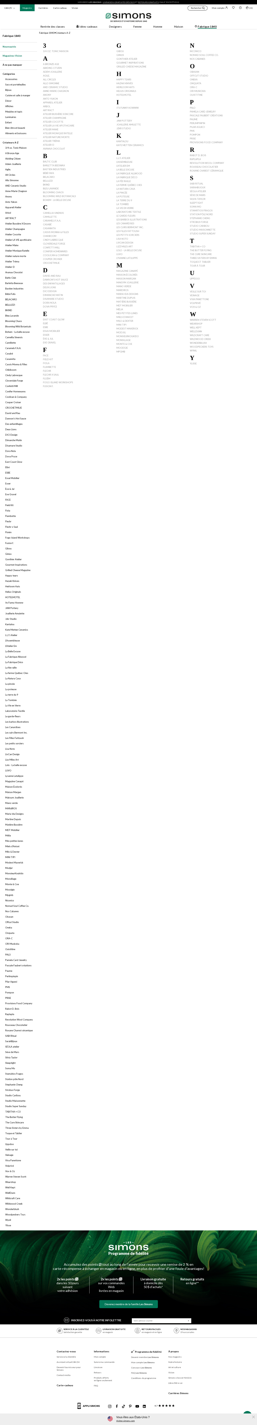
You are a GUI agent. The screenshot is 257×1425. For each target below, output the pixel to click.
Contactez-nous (66, 1351)
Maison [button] (178, 26)
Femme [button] (137, 26)
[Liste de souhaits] (233, 8)
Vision (75, 8)
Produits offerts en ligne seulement (103, 1379)
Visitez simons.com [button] (125, 1420)
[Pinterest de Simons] (130, 1406)
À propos (173, 1351)
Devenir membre (145, 1357)
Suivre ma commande (104, 1362)
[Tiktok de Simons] (123, 1406)
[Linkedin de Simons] (144, 1406)
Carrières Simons (178, 1393)
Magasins (27, 8)
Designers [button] (115, 26)
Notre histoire (175, 1362)
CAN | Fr (8, 8)
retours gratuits (148, 2)
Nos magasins (175, 1356)
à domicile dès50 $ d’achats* (153, 1283)
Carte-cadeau (60, 8)
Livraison (98, 1367)
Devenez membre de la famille (129, 1304)
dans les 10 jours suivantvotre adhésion (67, 1285)
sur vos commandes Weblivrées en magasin (111, 1285)
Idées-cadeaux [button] (88, 26)
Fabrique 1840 (11, 35)
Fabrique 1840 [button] (207, 26)
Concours (141, 1367)
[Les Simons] (128, 1246)
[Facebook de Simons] (117, 1406)
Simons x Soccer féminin (180, 1377)
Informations (101, 1351)
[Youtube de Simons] (137, 1406)
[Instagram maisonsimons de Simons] (110, 1406)
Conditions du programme (143, 1378)
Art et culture (174, 1367)
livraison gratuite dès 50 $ (119, 2)
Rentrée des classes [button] (52, 26)
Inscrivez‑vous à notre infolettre (96, 1320)
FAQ (96, 1385)
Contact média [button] (63, 1375)
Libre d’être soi (175, 1383)
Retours (98, 1372)
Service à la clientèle (66, 1356)
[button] (197, 8)
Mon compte (218, 8)
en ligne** (192, 1281)
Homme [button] (157, 26)
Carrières (43, 8)
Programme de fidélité (128, 1253)
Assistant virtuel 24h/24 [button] (68, 1362)
